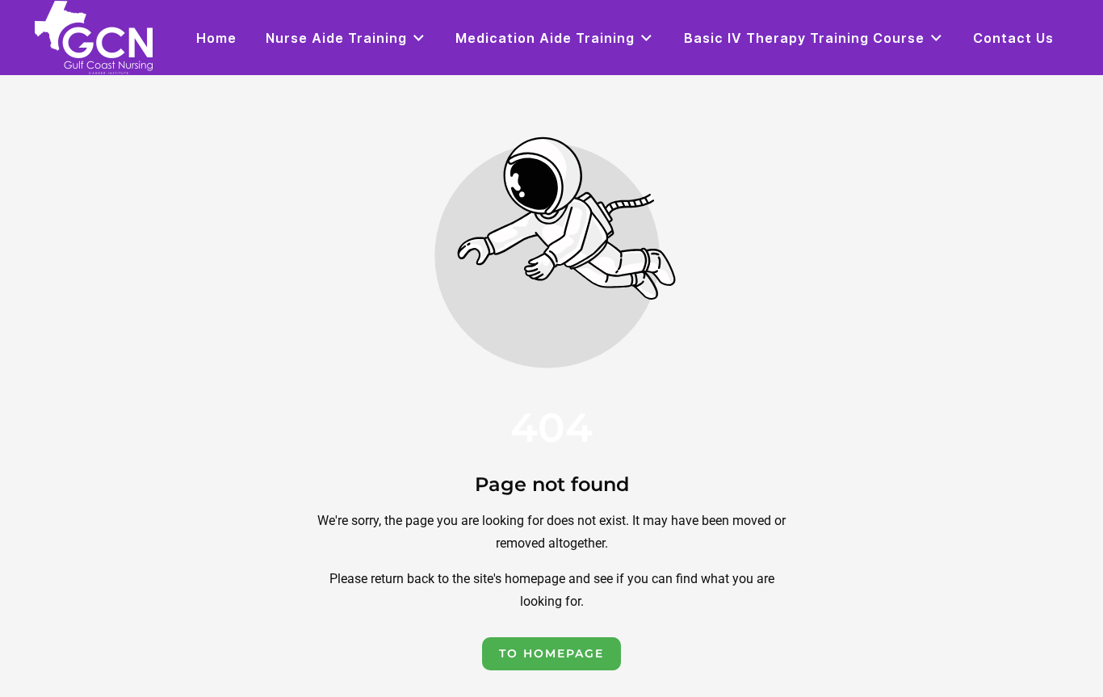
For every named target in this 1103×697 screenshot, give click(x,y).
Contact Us (1013, 38)
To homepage (551, 653)
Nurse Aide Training (336, 38)
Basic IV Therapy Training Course (804, 38)
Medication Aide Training (545, 38)
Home (216, 38)
